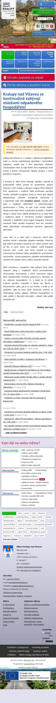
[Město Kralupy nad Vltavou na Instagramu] (48, 26)
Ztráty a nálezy (8, 621)
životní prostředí (17, 312)
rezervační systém (25, 524)
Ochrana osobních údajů (19, 651)
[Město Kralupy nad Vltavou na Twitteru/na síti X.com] (43, 26)
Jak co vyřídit (39, 536)
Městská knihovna (31, 611)
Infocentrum (10, 605)
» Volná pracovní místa (32, 479)
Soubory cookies (40, 651)
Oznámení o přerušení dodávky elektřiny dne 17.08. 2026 (28, 352)
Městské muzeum (31, 608)
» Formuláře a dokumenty (31, 473)
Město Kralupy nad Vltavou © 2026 (34, 654)
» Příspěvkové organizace (31, 459)
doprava (41, 513)
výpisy (19, 521)
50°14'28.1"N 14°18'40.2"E (31, 570)
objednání (28, 536)
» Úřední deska (41, 470)
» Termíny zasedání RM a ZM (32, 496)
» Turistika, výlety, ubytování (32, 456)
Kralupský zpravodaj (11, 618)
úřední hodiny (8, 517)
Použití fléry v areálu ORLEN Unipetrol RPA (22, 324)
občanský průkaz (31, 521)
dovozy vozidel (32, 528)
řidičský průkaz (8, 521)
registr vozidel (37, 517)
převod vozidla (8, 532)
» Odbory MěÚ (26, 470)
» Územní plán (26, 488)
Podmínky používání (40, 647)
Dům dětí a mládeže (31, 615)
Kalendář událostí (10, 611)
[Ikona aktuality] (17, 142)
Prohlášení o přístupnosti (17, 647)
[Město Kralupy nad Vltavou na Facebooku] (39, 26)
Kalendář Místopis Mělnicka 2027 (18, 366)
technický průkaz (22, 517)
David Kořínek (29, 664)
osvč (42, 528)
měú (33, 513)
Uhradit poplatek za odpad (25, 77)
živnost (21, 528)
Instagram (28, 596)
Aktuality (32, 111)
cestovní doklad (9, 524)
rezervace (17, 536)
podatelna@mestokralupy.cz (23, 586)
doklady (48, 517)
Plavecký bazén (30, 621)
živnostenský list (9, 528)
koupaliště (28, 624)
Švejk (5, 625)
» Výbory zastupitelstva (30, 502)
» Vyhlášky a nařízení (29, 476)
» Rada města (26, 493)
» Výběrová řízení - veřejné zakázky (35, 482)
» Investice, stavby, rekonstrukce (33, 485)
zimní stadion (39, 624)
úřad (19, 513)
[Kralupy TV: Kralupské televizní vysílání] (51, 26)
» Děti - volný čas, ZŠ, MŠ (30, 450)
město (26, 513)
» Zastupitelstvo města (43, 493)
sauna (39, 621)
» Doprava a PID (27, 462)
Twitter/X (19, 596)
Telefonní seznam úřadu (12, 592)
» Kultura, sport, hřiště (29, 453)
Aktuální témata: (9, 513)
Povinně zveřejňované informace (29, 567)
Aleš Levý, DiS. (29, 660)
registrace (7, 536)
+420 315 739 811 (13, 579)
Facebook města (9, 596)
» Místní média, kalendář (30, 465)
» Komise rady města (29, 499)
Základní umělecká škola (33, 618)
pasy (42, 521)
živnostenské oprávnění (43, 524)
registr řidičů (22, 532)
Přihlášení (11, 654)
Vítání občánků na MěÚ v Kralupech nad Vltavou (24, 359)
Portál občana (8, 608)
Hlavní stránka (22, 111)
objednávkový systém (38, 532)
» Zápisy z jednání (28, 505)
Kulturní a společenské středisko (36, 605)
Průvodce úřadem (10, 539)
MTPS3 (35, 667)
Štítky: (6, 312)
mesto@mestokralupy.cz (18, 582)
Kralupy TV (7, 615)
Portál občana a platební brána (28, 85)
